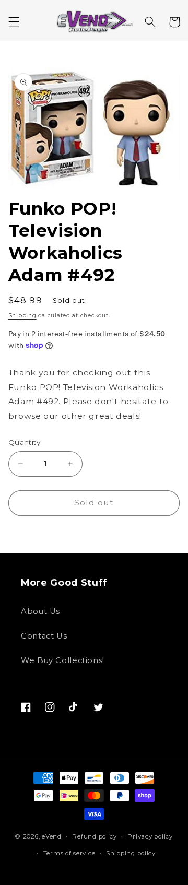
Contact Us (44, 636)
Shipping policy (131, 853)
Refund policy (94, 836)
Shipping (22, 315)
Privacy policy (149, 836)
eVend (52, 836)
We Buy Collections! (62, 660)
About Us (40, 611)
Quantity (24, 442)
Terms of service (69, 853)
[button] (14, 22)
